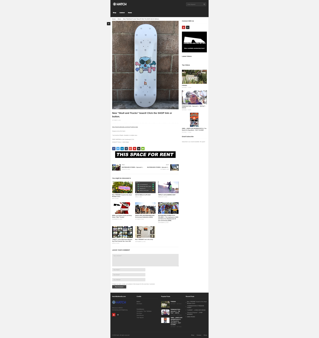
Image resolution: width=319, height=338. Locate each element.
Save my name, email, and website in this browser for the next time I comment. (134, 284)
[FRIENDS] (194, 77)
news (119, 19)
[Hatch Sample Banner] (194, 52)
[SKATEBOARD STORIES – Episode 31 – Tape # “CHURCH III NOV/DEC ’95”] (128, 167)
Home (130, 13)
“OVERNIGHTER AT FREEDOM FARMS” (195, 306)
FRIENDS (184, 85)
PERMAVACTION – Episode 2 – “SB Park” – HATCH (176, 311)
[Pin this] (134, 148)
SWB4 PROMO (191, 316)
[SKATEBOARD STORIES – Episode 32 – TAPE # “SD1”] (163, 167)
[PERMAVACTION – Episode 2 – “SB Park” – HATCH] (194, 97)
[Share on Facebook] (113, 148)
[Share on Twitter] (118, 148)
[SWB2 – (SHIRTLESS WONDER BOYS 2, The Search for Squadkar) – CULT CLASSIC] (194, 120)
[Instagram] (187, 27)
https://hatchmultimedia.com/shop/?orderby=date (125, 127)
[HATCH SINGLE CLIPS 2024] (145, 187)
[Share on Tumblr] (126, 148)
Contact (122, 13)
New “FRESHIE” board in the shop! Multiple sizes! (197, 302)
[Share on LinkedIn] (122, 148)
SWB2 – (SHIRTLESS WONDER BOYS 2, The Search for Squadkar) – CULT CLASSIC (176, 321)
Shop (114, 13)
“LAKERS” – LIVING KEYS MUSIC (196, 310)
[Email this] (143, 148)
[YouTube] (183, 27)
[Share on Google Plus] (130, 148)
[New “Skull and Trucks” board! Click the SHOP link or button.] (122, 187)
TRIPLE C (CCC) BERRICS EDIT (167, 194)
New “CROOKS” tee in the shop (144, 239)
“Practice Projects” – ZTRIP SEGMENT (194, 313)
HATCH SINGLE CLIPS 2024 (143, 194)
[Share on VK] (138, 148)
